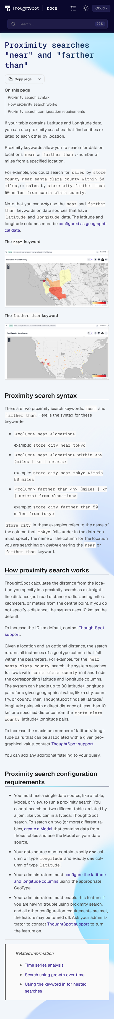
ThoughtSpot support (72, 743)
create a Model (38, 828)
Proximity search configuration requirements (46, 111)
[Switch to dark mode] (86, 8)
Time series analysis (44, 965)
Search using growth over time (54, 974)
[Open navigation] (73, 8)
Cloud (100, 8)
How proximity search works (32, 104)
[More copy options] (39, 79)
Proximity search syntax (29, 97)
